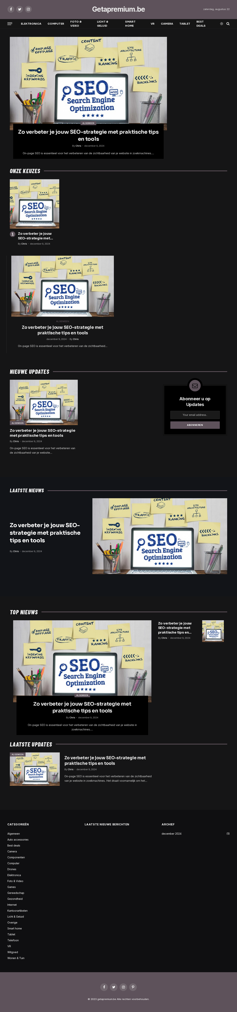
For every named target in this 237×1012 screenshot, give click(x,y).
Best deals (201, 23)
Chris (78, 145)
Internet (12, 904)
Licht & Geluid (102, 23)
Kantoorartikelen (17, 910)
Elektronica (31, 23)
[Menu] (9, 24)
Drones (11, 869)
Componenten (16, 857)
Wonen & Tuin (15, 958)
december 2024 (171, 833)
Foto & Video (75, 23)
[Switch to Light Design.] (221, 23)
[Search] (228, 24)
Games (11, 887)
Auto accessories (18, 839)
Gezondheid (15, 898)
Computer (56, 23)
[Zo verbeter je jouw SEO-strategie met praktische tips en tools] (88, 83)
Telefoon (13, 940)
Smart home (130, 23)
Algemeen (88, 123)
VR (153, 23)
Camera (167, 23)
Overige (12, 922)
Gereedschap (15, 892)
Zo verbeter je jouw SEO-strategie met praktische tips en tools (88, 135)
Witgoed (12, 952)
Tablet (184, 23)
